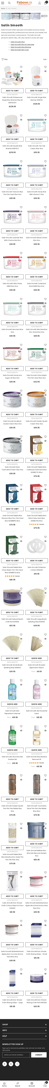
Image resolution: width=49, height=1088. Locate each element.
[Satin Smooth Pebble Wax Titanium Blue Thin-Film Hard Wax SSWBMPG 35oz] (12, 494)
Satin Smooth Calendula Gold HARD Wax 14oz (36, 284)
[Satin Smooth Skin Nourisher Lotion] (36, 689)
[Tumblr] (11, 1064)
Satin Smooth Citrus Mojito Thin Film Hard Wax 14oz (37, 376)
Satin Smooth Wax (18, 42)
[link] (24, 16)
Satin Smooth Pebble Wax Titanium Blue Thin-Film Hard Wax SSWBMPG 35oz (12, 518)
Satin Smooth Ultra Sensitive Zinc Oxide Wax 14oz (36, 330)
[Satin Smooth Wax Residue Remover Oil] (36, 735)
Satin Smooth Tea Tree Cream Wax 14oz (36, 147)
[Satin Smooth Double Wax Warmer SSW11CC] (12, 124)
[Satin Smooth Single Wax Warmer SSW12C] (36, 76)
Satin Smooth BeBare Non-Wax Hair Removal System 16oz (37, 853)
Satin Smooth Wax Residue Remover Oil (36, 758)
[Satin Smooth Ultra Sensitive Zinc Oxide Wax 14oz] (36, 308)
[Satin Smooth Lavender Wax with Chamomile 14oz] (12, 216)
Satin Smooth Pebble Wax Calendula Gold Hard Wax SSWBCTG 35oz (37, 469)
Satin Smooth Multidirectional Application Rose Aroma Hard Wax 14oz (36, 905)
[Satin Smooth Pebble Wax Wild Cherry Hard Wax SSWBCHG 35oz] (36, 494)
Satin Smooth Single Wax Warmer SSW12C (36, 98)
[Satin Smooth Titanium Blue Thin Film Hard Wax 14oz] (12, 170)
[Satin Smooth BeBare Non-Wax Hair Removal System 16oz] (36, 831)
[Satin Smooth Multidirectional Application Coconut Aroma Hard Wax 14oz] (12, 930)
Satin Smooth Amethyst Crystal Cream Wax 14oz (12, 422)
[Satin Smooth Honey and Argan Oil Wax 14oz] (12, 354)
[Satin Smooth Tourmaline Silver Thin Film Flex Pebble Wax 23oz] (36, 784)
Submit (38, 1055)
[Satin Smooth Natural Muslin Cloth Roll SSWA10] (12, 597)
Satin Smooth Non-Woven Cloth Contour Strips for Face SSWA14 (12, 905)
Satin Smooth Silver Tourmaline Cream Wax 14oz (12, 468)
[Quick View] (21, 71)
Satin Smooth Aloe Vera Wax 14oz (12, 330)
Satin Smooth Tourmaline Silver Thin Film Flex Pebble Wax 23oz (36, 808)
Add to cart (12, 90)
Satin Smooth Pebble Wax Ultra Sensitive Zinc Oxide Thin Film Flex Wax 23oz (12, 857)
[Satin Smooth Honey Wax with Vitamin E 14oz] (36, 170)
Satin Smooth (12, 8)
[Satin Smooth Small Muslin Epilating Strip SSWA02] (12, 643)
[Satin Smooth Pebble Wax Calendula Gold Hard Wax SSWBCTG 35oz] (36, 445)
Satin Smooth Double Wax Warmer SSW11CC (12, 147)
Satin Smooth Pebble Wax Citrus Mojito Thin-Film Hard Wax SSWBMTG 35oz (12, 570)
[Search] (9, 3)
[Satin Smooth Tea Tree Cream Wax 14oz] (36, 124)
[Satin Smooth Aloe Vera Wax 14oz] (12, 308)
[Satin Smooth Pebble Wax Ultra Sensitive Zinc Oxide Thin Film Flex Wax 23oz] (12, 833)
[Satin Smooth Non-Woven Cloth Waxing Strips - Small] (36, 930)
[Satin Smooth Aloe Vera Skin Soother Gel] (12, 735)
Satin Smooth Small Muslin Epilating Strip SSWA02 (12, 666)
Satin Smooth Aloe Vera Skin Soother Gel (12, 758)
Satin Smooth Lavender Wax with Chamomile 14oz (12, 239)
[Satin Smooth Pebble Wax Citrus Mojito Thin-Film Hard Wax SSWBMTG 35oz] (12, 546)
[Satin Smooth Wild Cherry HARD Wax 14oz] (12, 262)
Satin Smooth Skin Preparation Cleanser (12, 712)
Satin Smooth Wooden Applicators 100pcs (36, 666)
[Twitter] (17, 1064)
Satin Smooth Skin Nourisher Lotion (36, 712)
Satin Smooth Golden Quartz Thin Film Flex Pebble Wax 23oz (12, 808)
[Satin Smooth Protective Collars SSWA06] (36, 546)
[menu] (2, 3)
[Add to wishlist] (21, 67)
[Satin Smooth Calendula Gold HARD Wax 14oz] (36, 262)
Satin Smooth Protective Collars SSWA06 (37, 568)
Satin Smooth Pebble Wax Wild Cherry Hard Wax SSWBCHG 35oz (36, 518)
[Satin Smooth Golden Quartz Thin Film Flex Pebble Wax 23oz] (12, 784)
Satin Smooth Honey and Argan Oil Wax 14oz (12, 376)
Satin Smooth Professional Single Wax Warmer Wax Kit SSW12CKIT (12, 100)
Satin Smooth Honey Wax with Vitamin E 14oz (36, 193)
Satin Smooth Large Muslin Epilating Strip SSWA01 (37, 620)
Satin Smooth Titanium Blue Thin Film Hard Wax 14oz (12, 193)
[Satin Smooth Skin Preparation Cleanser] (12, 689)
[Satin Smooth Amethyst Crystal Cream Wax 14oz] (12, 399)
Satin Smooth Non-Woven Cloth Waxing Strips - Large (12, 1001)
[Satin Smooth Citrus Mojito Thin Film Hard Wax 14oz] (36, 354)
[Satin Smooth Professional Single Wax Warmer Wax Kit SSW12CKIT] (12, 76)
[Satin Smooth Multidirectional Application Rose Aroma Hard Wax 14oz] (36, 881)
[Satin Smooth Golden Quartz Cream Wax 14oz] (36, 399)
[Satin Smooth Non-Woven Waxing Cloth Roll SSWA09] (36, 978)
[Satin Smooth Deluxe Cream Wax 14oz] (36, 216)
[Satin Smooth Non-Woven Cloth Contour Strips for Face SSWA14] (12, 881)
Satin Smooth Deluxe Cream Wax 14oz (36, 239)
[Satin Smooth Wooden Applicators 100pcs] (36, 643)
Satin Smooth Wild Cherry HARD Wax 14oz (12, 284)
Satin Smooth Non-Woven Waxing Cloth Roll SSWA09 (37, 1001)
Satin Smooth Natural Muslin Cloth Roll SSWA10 (12, 620)
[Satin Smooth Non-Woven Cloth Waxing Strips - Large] (12, 978)
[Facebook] (4, 1064)
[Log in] (39, 3)
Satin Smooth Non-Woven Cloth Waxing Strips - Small (36, 952)
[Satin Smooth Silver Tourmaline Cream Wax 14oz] (12, 445)
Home (3, 8)
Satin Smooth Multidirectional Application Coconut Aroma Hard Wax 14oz (12, 954)
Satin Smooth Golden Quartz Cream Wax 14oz (36, 422)
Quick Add (36, 658)
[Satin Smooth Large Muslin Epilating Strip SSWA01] (36, 597)
